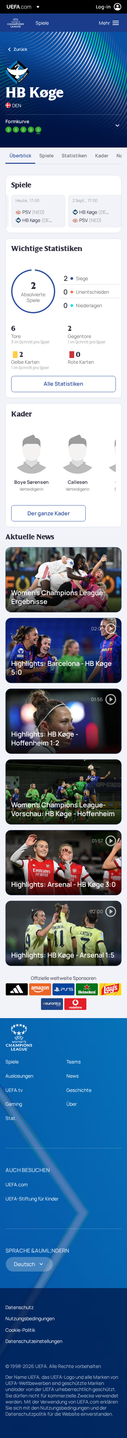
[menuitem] (61, 23)
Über (71, 1104)
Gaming (13, 1104)
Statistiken (74, 155)
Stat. (11, 1118)
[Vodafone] (75, 1004)
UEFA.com (16, 1184)
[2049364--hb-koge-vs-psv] (95, 211)
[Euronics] (52, 1004)
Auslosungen (19, 1076)
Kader (101, 155)
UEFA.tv (14, 1090)
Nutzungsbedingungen (30, 1318)
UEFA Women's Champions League (15, 22)
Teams (73, 1061)
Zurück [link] (20, 49)
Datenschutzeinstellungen (33, 1341)
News (72, 1076)
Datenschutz (19, 1307)
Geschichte (78, 1090)
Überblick (20, 155)
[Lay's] (110, 989)
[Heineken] (87, 989)
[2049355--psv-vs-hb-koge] (38, 211)
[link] (42, 23)
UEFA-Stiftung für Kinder (32, 1198)
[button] (107, 23)
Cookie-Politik (20, 1330)
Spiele (46, 155)
